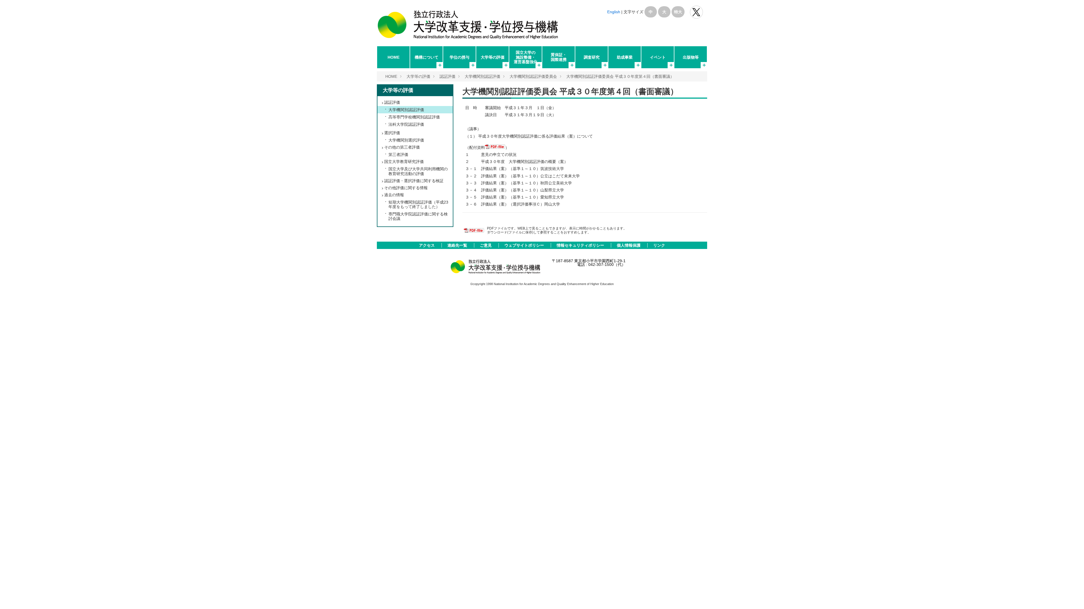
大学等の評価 (492, 57)
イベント (658, 57)
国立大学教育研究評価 (404, 161)
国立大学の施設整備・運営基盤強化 (525, 57)
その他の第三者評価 (402, 147)
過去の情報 (394, 195)
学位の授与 (459, 57)
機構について (426, 57)
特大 (678, 12)
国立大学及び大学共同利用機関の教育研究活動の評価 (418, 171)
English (613, 12)
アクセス (427, 245)
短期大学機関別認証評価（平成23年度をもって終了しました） (418, 204)
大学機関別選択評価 (406, 140)
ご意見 (486, 245)
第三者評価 (398, 154)
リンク (659, 245)
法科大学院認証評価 (406, 124)
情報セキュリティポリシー (581, 245)
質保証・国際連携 (559, 56)
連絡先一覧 (457, 245)
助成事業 (625, 57)
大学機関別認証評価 (482, 76)
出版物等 (691, 57)
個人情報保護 (629, 245)
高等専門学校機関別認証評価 (414, 117)
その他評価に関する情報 (406, 188)
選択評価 (392, 133)
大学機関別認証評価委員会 (533, 76)
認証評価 (447, 76)
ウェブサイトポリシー (524, 245)
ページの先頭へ (1072, 597)
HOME (393, 57)
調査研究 (592, 57)
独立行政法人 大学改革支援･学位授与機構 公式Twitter (696, 12)
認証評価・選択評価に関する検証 (413, 180)
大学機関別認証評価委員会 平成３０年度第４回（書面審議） (620, 76)
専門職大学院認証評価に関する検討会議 (418, 216)
